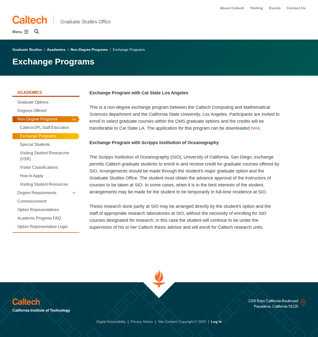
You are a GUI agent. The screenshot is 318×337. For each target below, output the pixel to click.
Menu (17, 32)
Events (275, 8)
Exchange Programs (38, 136)
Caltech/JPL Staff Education (44, 127)
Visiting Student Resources (44, 184)
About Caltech (232, 8)
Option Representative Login (42, 227)
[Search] (36, 31)
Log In (216, 322)
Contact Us (296, 8)
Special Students (35, 144)
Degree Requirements (36, 193)
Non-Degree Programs (89, 50)
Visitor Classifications (39, 167)
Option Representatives (38, 210)
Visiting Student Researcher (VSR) (44, 156)
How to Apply (31, 176)
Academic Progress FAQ (39, 218)
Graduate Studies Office (85, 21)
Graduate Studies (27, 50)
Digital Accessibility (111, 322)
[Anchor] (95, 243)
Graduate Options (32, 102)
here (255, 128)
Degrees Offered (31, 111)
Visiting (256, 8)
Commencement (31, 201)
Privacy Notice (142, 322)
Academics (56, 50)
